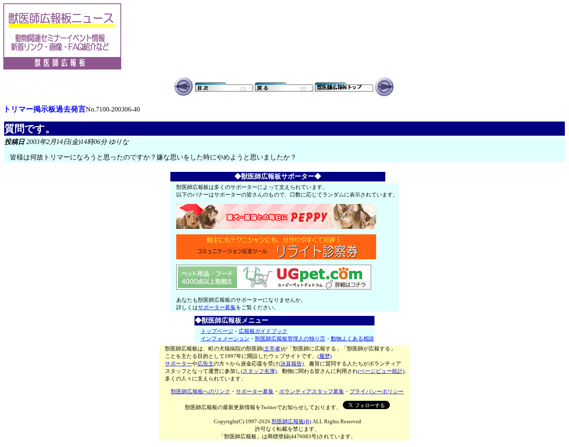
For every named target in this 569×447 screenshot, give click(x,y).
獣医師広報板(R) (291, 421)
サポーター (178, 363)
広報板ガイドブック (263, 331)
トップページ (217, 331)
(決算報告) (291, 363)
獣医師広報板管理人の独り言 (290, 338)
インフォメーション (225, 338)
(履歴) (324, 356)
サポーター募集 (217, 307)
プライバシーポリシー (376, 391)
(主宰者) (272, 348)
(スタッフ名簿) (259, 371)
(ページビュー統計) (381, 371)
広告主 (205, 363)
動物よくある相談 (352, 338)
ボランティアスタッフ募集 (311, 391)
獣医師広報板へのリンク (200, 391)
